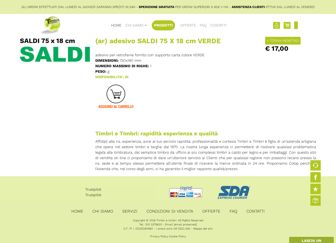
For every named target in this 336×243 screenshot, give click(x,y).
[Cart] (287, 25)
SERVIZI (129, 211)
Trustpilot (93, 189)
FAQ (203, 25)
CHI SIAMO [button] (134, 25)
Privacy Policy (159, 236)
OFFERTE (188, 25)
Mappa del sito (203, 228)
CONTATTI (218, 25)
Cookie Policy (177, 236)
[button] (276, 25)
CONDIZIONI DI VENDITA (170, 211)
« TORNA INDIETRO (283, 40)
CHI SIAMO (102, 211)
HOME (116, 25)
